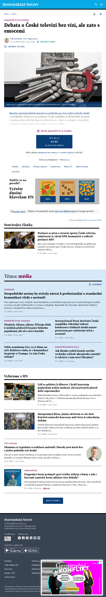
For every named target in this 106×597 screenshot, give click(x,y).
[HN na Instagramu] (27, 538)
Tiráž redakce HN (11, 565)
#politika (26, 166)
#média (15, 166)
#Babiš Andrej (82, 166)
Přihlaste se (65, 160)
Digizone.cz (33, 39)
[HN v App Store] (31, 550)
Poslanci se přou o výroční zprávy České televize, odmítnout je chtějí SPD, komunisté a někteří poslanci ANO (67, 236)
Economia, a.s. (20, 524)
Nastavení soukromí (39, 569)
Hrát (48, 199)
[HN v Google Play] (13, 550)
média (25, 276)
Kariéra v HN (10, 573)
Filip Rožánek (16, 39)
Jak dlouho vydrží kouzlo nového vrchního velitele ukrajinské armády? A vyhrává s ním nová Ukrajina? (78, 354)
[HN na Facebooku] (23, 538)
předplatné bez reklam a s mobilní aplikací (56, 152)
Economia (8, 569)
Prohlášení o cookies (40, 565)
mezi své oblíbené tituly (65, 211)
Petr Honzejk (10, 443)
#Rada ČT (68, 166)
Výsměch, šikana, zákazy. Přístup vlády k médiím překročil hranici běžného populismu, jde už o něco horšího (27, 328)
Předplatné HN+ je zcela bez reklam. (89, 220)
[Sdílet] (94, 14)
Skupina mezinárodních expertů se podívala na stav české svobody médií (49, 113)
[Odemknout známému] (100, 14)
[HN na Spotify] (35, 538)
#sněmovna (55, 166)
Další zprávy (53, 500)
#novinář (15, 171)
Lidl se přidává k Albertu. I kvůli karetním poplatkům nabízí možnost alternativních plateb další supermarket (67, 388)
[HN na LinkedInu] (31, 538)
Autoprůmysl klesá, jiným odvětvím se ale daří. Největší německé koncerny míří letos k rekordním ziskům (68, 417)
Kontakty (8, 561)
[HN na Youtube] (38, 538)
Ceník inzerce (10, 577)
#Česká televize (40, 166)
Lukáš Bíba (71, 104)
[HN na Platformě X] (19, 538)
